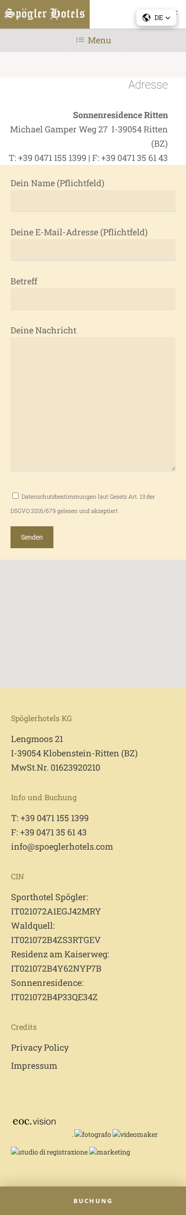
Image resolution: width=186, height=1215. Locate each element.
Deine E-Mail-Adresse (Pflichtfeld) (79, 232)
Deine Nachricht (43, 330)
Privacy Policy (40, 1047)
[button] (156, 17)
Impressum (34, 1065)
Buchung (93, 1200)
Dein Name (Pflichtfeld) (57, 183)
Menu (99, 40)
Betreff (23, 281)
